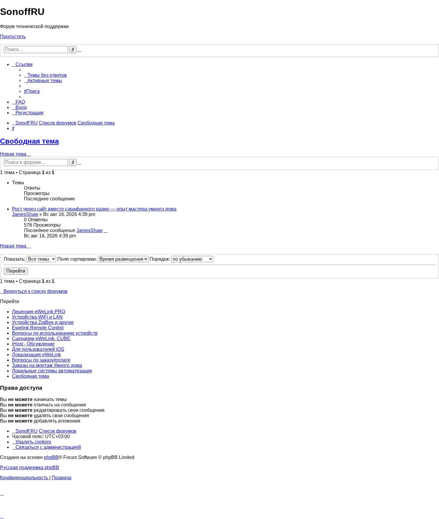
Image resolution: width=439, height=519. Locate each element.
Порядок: (160, 259)
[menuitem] (45, 75)
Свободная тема (29, 141)
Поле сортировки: (77, 259)
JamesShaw (25, 214)
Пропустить (13, 36)
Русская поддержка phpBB (29, 467)
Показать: (15, 259)
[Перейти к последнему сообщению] (106, 230)
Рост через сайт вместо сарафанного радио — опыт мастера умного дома (94, 208)
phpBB (51, 457)
